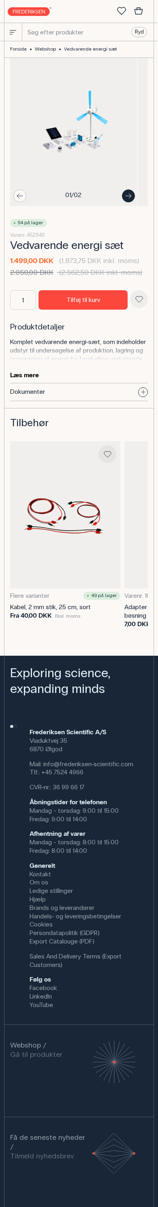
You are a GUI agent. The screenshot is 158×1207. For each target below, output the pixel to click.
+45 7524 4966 (62, 772)
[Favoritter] (121, 11)
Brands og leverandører (62, 908)
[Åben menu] (13, 32)
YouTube (41, 1005)
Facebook (43, 988)
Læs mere (24, 375)
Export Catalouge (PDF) (62, 941)
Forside (18, 49)
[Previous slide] (19, 196)
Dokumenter (27, 391)
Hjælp (38, 899)
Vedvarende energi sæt (90, 49)
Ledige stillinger (51, 891)
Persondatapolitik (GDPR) (65, 933)
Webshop (45, 49)
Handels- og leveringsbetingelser (75, 916)
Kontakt (40, 874)
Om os (39, 882)
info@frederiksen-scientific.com (88, 764)
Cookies (41, 924)
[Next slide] (128, 196)
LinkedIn (41, 996)
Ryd (139, 32)
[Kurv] (138, 11)
